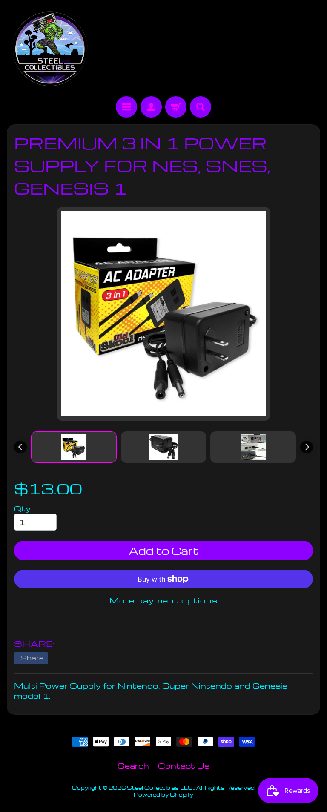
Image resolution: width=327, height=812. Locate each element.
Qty (22, 508)
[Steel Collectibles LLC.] (50, 49)
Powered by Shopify (163, 794)
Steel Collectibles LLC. (160, 787)
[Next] (306, 447)
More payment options (163, 600)
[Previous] (20, 447)
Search (133, 765)
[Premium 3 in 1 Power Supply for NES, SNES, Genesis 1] (74, 447)
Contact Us (183, 765)
